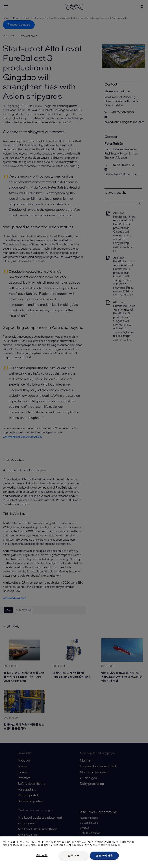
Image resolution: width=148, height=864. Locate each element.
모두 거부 (73, 855)
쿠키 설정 (42, 855)
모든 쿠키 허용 (104, 855)
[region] (74, 850)
